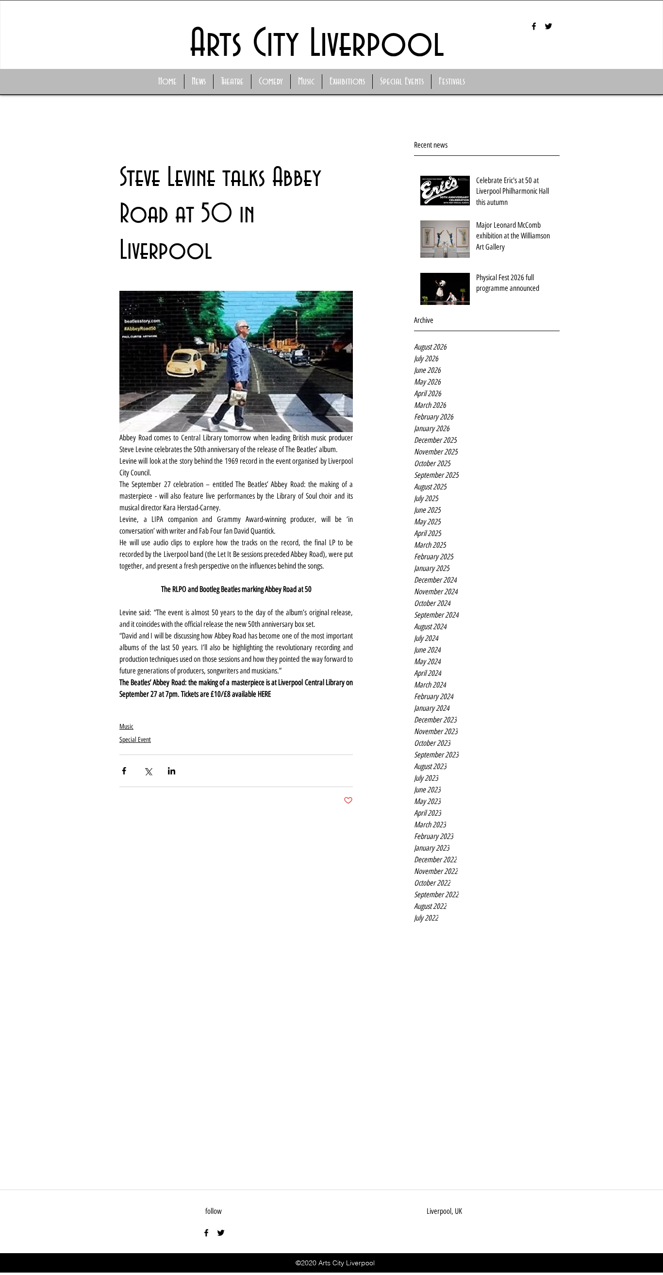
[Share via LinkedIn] (171, 770)
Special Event (135, 740)
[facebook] (534, 26)
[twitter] (548, 26)
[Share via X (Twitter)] (147, 770)
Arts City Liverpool (317, 44)
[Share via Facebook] (124, 770)
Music (126, 726)
